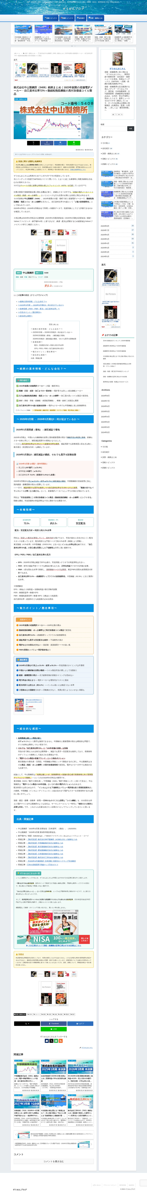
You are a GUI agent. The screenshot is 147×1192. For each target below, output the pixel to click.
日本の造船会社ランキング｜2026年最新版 (116, 341)
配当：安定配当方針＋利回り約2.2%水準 (49, 345)
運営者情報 (122, 1185)
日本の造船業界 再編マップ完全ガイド (42, 865)
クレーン (37, 1014)
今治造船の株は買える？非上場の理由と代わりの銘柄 (118, 357)
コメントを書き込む (54, 1161)
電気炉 (67, 1014)
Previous (12, 34)
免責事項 (131, 1185)
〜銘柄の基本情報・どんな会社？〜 (32, 302)
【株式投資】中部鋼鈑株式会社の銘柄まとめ (45, 843)
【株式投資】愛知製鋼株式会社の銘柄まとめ (45, 850)
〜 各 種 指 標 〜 (36, 342)
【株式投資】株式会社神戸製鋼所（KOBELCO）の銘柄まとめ (52, 839)
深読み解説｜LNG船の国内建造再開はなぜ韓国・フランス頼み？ (117, 365)
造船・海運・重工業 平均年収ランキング (116, 371)
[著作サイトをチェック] (47, 1041)
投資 (50, 1014)
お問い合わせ (97, 1185)
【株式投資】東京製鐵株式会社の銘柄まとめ (45, 847)
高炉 (73, 1014)
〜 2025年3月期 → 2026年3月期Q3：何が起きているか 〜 (51, 332)
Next (135, 34)
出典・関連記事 (36, 358)
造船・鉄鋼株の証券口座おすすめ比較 (115, 376)
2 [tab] (75, 46)
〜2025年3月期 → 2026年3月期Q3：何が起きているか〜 (41, 305)
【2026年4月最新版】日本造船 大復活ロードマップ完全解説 (51, 861)
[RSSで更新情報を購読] (61, 1041)
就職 (44, 1014)
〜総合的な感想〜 (25, 316)
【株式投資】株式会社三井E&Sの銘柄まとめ (45, 857)
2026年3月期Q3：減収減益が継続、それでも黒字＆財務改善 (54, 339)
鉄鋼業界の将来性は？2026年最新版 (114, 351)
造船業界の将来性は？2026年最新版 (114, 346)
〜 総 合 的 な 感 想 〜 (38, 355)
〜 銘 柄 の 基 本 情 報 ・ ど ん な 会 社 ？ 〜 (46, 329)
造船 (61, 1014)
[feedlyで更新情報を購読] (56, 1041)
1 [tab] (72, 46)
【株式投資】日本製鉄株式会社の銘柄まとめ (45, 854)
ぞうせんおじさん (118, 69)
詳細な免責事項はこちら (78, 169)
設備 (55, 1014)
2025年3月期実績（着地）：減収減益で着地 (48, 335)
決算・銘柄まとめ (21, 1014)
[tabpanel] (23, 33)
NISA (30, 1014)
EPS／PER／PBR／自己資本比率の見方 (49, 348)
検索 (102, 124)
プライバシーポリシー (110, 1185)
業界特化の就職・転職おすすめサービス (115, 382)
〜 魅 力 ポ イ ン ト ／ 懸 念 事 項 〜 (43, 352)
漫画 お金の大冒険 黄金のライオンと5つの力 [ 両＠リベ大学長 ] (34, 702)
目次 (51, 324)
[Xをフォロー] (51, 1041)
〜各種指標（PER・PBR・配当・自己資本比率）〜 (39, 309)
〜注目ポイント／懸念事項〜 (30, 312)
